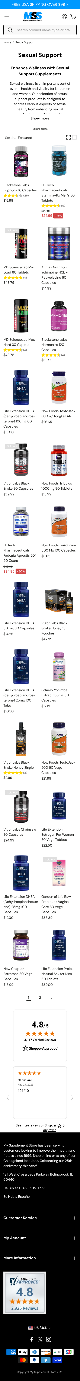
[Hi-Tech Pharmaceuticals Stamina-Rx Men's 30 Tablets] (59, 161)
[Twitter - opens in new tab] (40, 1339)
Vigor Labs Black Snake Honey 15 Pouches (54, 628)
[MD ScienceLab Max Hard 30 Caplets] (21, 316)
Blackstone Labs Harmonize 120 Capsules (54, 344)
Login (38, 4)
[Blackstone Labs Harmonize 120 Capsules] (59, 316)
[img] (40, 1033)
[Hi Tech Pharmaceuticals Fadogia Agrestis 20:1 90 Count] (21, 522)
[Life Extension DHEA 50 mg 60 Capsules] (21, 599)
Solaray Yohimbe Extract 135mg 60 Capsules (55, 695)
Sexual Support (25, 42)
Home (7, 42)
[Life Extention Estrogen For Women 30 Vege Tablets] (59, 806)
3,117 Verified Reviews (40, 1040)
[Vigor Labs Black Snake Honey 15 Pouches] (59, 599)
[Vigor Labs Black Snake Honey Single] (21, 739)
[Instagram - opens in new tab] (48, 1339)
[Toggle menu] (6, 16)
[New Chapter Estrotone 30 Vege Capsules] (21, 945)
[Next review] (72, 1097)
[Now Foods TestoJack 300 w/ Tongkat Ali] (59, 387)
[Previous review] (8, 1097)
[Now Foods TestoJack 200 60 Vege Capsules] (59, 739)
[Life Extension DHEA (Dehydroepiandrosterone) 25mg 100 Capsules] (21, 873)
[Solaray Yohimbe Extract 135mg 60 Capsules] (59, 666)
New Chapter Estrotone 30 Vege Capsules (17, 973)
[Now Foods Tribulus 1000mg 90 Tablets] (59, 459)
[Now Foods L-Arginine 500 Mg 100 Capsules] (59, 522)
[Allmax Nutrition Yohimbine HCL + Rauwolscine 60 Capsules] (59, 244)
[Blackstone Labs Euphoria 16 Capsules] (21, 161)
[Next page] (51, 997)
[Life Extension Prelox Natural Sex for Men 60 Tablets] (59, 945)
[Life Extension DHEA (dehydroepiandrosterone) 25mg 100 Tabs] (21, 666)
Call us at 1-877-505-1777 (24, 1188)
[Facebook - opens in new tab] (31, 1339)
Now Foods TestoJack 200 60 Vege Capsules (58, 767)
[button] (40, 30)
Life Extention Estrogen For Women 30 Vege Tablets (57, 834)
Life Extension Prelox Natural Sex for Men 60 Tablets (57, 973)
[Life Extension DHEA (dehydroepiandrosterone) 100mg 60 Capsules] (21, 387)
